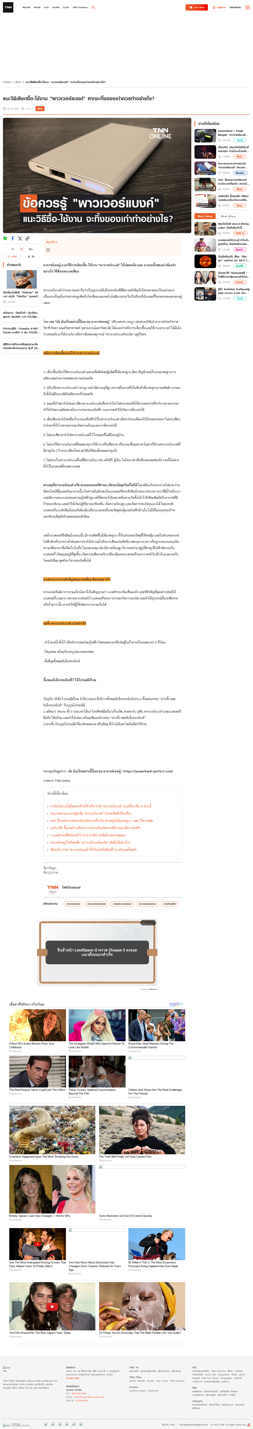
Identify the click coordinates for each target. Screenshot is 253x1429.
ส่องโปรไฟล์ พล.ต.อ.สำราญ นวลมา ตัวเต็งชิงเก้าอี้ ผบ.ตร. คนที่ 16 (233, 226)
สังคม (18, 82)
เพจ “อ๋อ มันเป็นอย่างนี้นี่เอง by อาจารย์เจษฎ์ (79, 322)
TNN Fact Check (210, 1378)
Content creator (137, 1390)
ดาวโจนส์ (238, 1378)
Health (150, 1381)
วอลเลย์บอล (198, 1395)
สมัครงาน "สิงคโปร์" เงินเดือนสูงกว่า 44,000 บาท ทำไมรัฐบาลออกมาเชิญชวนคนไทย (21, 315)
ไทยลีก (233, 1395)
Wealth (141, 1381)
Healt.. (240, 249)
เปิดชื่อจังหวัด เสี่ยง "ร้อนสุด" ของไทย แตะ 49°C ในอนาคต (233, 258)
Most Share (228, 216)
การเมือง (239, 1371)
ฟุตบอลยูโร (211, 1395)
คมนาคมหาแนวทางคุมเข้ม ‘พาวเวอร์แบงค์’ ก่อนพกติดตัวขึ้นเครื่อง (90, 813)
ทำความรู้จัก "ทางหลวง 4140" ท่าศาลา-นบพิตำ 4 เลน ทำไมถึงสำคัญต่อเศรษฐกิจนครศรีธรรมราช (21, 330)
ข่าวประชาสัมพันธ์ (212, 1381)
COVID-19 (197, 1381)
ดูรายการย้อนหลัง (148, 1371)
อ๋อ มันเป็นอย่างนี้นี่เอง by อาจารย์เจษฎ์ (94, 771)
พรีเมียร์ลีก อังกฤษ (228, 1391)
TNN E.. (240, 233)
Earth (239, 266)
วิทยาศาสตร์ (197, 1374)
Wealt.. (240, 173)
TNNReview (227, 1404)
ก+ (31, 249)
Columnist (153, 1390)
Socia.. (240, 282)
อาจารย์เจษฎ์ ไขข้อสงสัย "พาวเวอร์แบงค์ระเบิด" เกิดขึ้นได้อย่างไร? (90, 842)
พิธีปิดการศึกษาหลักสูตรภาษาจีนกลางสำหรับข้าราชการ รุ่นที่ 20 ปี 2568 (21, 346)
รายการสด (134, 1371)
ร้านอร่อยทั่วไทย (199, 1404)
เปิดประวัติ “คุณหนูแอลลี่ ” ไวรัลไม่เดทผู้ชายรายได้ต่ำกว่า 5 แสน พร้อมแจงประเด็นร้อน (234, 275)
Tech (240, 140)
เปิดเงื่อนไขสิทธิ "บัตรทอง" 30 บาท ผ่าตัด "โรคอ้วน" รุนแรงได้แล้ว (21, 294)
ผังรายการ (176, 1371)
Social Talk (210, 1374)
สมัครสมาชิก (235, 7)
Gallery (225, 1381)
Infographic (226, 1378)
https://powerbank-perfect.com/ (149, 771)
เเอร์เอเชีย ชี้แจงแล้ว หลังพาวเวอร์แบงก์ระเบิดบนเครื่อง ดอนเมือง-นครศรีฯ (95, 828)
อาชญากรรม (223, 1374)
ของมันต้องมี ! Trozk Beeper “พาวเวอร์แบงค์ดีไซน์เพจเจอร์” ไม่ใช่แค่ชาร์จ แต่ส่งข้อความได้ (233, 133)
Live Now (199, 7)
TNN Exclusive (218, 1371)
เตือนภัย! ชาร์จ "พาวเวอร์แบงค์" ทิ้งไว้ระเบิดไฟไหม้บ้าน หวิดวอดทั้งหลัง (93, 850)
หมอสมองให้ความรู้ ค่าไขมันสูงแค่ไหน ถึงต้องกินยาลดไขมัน (233, 242)
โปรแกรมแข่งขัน (211, 1391)
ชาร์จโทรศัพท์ (170, 904)
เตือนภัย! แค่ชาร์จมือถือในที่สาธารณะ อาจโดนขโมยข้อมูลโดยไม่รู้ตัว (234, 149)
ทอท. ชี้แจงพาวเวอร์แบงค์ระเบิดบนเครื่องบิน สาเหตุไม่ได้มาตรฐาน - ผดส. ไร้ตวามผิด (101, 821)
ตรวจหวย (239, 1404)
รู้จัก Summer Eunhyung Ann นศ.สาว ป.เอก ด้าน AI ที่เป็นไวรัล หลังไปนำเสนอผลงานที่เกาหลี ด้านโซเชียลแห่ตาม (234, 291)
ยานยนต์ (196, 1378)
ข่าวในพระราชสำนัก (200, 1371)
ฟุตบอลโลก (223, 1395)
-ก (12, 249)
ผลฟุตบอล (197, 1391)
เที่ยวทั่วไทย (214, 1404)
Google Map (72, 1378)
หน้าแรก (7, 82)
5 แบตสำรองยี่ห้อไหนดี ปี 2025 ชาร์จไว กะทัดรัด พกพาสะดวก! (88, 835)
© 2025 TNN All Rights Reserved (228, 1424)
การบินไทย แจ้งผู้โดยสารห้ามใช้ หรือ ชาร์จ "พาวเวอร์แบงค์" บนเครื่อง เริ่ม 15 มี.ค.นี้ (100, 806)
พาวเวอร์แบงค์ (73, 904)
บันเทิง (234, 1374)
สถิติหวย (196, 1408)
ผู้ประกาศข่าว (164, 1371)
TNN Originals (177, 1381)
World (132, 1381)
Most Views (205, 216)
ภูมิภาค (242, 1374)
